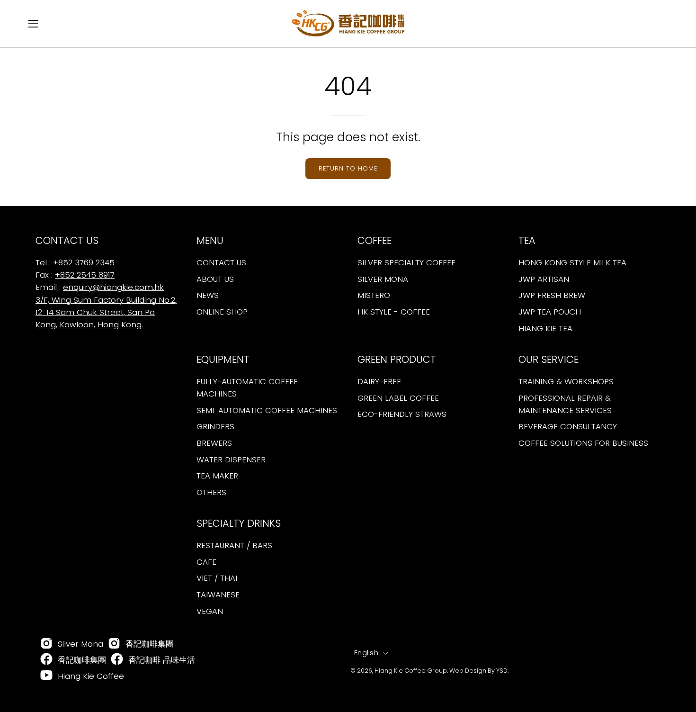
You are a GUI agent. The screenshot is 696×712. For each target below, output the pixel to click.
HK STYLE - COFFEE (393, 311)
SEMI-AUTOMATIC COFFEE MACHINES (266, 410)
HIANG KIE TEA (545, 327)
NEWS (207, 295)
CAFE (206, 562)
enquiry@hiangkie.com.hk (113, 287)
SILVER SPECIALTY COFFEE (406, 262)
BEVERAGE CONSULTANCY (567, 426)
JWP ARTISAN (543, 279)
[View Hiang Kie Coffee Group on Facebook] (46, 660)
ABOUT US (215, 279)
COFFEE (374, 240)
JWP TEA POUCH (549, 311)
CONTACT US (221, 262)
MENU (209, 240)
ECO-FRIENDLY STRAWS (401, 414)
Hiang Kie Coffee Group (411, 671)
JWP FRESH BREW (551, 295)
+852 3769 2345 (84, 262)
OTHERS (211, 492)
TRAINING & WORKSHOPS (566, 381)
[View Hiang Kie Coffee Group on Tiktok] (114, 644)
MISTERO (373, 295)
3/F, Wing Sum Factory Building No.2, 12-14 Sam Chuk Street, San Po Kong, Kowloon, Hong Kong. (106, 312)
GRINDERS (215, 426)
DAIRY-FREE (379, 381)
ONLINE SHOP (222, 311)
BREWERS (214, 443)
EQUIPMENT (223, 359)
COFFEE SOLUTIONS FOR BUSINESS (583, 443)
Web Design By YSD (478, 671)
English (366, 653)
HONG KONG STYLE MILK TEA (572, 262)
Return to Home (348, 168)
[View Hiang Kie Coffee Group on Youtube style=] (46, 676)
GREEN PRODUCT (396, 359)
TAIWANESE (218, 594)
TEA (526, 240)
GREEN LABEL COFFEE (398, 397)
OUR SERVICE (548, 359)
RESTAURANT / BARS (234, 545)
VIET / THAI (216, 578)
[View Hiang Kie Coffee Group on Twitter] (117, 660)
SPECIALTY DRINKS (238, 523)
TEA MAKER (217, 475)
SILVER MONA (382, 279)
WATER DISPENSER (231, 459)
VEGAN (209, 610)
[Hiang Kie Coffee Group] (348, 23)
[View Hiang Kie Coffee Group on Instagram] (46, 644)
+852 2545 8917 (85, 274)
